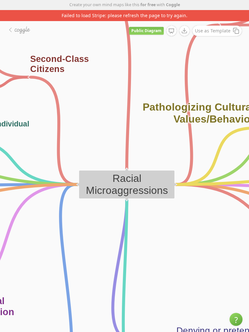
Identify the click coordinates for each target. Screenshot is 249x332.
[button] (236, 319)
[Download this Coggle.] (184, 31)
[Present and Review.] (171, 31)
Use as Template (213, 31)
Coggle (173, 4)
